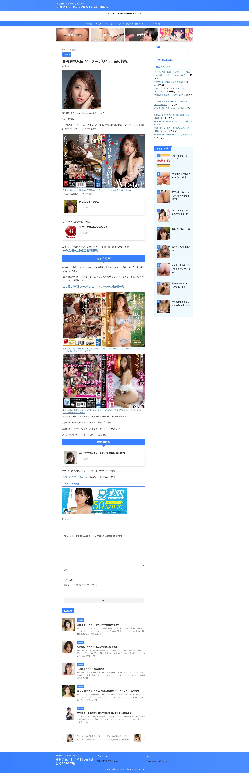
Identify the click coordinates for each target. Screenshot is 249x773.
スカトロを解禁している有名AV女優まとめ (181, 268)
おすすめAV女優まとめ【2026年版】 (135, 24)
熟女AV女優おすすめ (181, 228)
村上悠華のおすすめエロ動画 (90, 668)
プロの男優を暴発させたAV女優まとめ (170, 82)
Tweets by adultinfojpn (156, 761)
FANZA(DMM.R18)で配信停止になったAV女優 (173, 121)
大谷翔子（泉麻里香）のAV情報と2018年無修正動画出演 (104, 713)
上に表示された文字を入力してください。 (81, 585)
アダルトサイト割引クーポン (114, 24)
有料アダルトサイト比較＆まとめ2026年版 (82, 7)
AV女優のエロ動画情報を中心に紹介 (68, 756)
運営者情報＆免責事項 (107, 760)
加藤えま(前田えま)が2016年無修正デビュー (98, 624)
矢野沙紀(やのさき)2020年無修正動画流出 (97, 646)
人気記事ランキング (93, 24)
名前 (65, 570)
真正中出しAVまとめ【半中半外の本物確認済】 (181, 195)
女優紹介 (68, 519)
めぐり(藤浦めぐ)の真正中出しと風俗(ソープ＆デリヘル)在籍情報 (108, 690)
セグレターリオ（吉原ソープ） (75, 477)
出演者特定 (155, 24)
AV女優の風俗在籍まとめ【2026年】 (169, 108)
